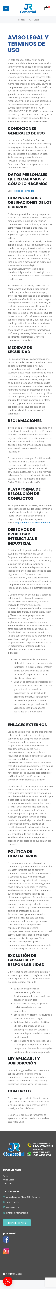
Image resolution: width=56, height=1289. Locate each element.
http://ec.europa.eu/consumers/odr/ (33, 522)
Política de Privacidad (23, 190)
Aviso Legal (8, 1179)
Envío (5, 1176)
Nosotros (7, 1183)
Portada (21, 19)
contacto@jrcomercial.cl (17, 1212)
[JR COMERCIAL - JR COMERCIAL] (28, 8)
